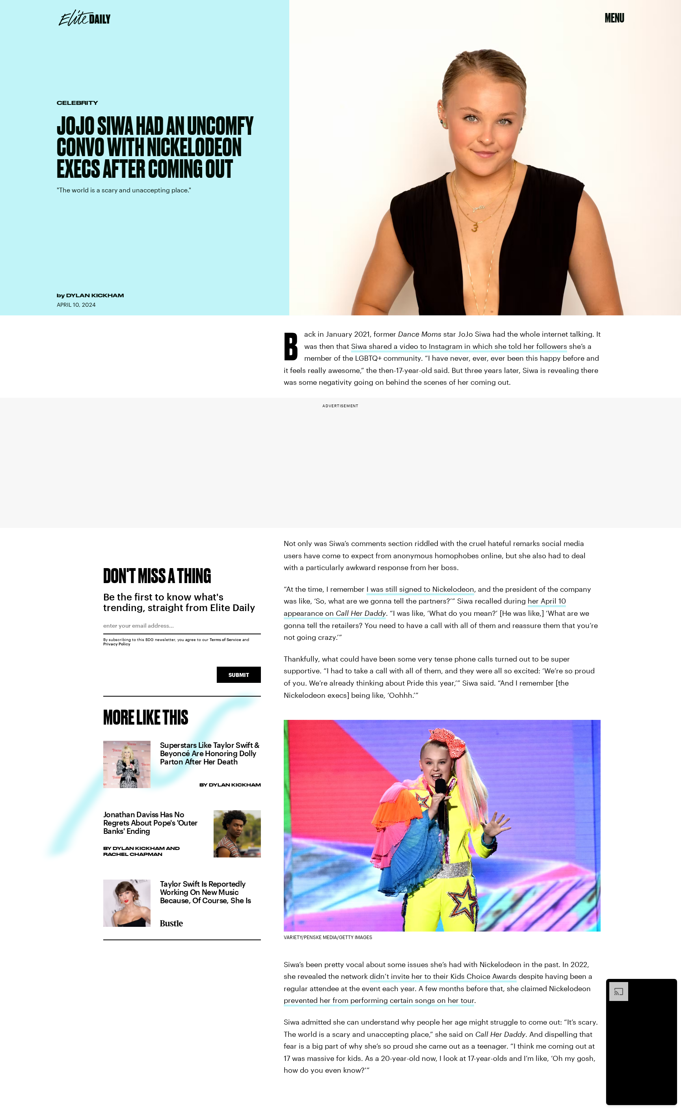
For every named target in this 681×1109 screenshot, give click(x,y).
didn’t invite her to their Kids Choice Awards (443, 976)
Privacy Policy (116, 643)
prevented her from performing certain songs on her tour (379, 1000)
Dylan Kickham (95, 295)
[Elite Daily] (84, 17)
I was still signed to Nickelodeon (420, 589)
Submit (239, 675)
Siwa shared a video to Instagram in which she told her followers (459, 346)
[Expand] (614, 986)
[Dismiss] (668, 986)
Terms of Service (225, 639)
